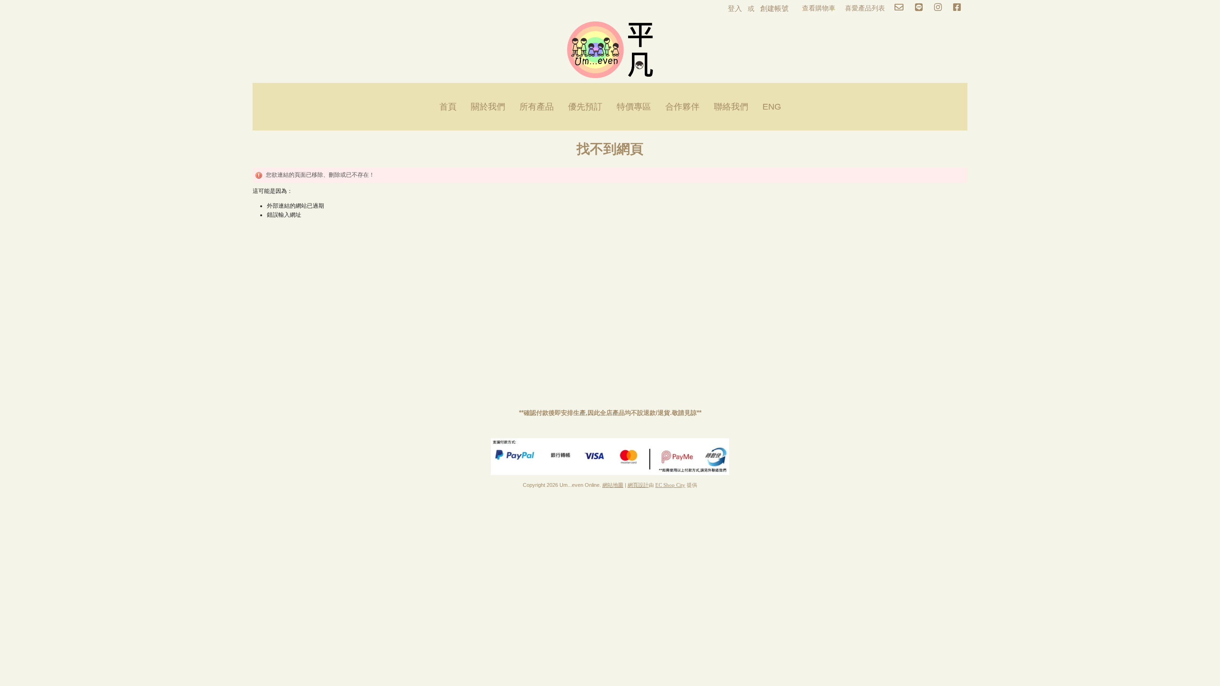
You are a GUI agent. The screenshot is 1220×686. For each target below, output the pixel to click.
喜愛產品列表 (865, 8)
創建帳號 (774, 8)
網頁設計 (638, 485)
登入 (735, 8)
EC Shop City (670, 485)
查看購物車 (818, 8)
